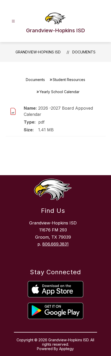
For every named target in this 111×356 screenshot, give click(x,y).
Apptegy (66, 348)
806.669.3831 (55, 244)
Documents (84, 52)
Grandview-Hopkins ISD (38, 52)
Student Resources (69, 79)
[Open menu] (13, 21)
